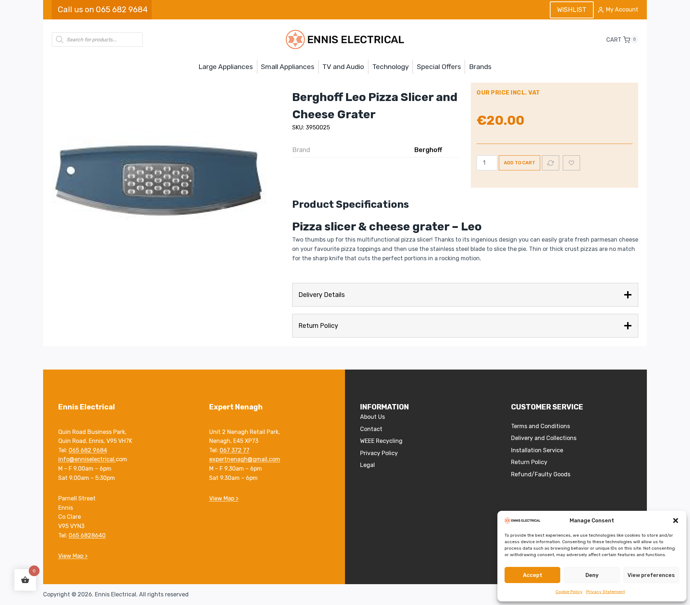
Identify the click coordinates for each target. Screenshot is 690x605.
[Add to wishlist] (571, 162)
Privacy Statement (605, 591)
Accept (532, 575)
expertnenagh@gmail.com (244, 459)
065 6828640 (87, 535)
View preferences (651, 575)
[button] (675, 520)
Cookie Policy (569, 591)
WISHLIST (571, 10)
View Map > (73, 556)
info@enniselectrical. (87, 459)
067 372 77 (234, 450)
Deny (592, 575)
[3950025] (159, 181)
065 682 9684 (88, 450)
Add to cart (519, 162)
